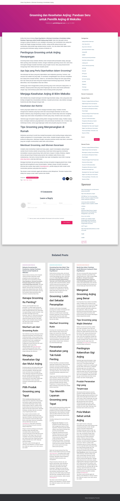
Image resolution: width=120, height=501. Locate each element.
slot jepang (84, 76)
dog (27, 179)
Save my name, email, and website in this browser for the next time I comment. (47, 218)
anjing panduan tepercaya (88, 41)
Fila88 (82, 233)
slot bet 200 (84, 241)
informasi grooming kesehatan (88, 57)
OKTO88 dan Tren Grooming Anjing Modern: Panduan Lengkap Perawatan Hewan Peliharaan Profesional (89, 198)
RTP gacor (84, 73)
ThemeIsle (97, 498)
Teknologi (84, 87)
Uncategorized (85, 89)
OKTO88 (84, 68)
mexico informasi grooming (88, 65)
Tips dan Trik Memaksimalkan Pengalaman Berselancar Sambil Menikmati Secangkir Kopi (89, 121)
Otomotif (84, 70)
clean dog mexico (25, 159)
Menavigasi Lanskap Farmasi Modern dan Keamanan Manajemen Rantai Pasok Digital (90, 108)
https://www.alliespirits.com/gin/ (88, 193)
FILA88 (83, 208)
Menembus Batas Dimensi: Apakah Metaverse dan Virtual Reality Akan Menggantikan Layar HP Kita (89, 212)
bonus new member (85, 216)
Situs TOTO (84, 242)
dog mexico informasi (86, 46)
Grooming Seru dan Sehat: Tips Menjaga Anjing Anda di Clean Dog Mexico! (59, 269)
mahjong (83, 206)
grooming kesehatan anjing (88, 49)
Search (83, 137)
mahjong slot (85, 62)
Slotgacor (84, 84)
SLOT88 (84, 81)
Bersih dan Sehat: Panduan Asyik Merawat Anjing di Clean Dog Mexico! (87, 269)
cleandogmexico (44, 166)
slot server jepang (86, 78)
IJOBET (83, 54)
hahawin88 (84, 52)
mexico (30, 179)
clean (24, 179)
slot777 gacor (84, 226)
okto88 (82, 237)
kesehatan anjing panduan (32, 177)
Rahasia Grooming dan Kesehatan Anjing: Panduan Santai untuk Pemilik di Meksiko (31, 269)
